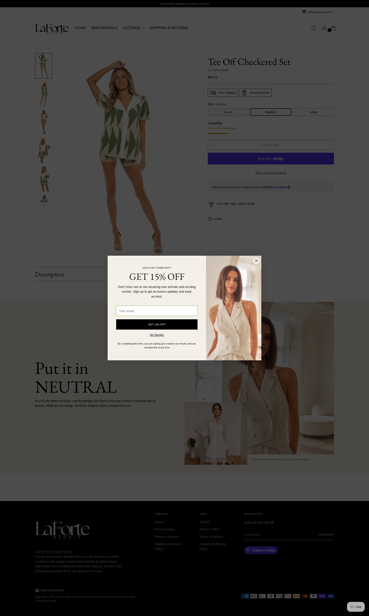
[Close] (256, 260)
